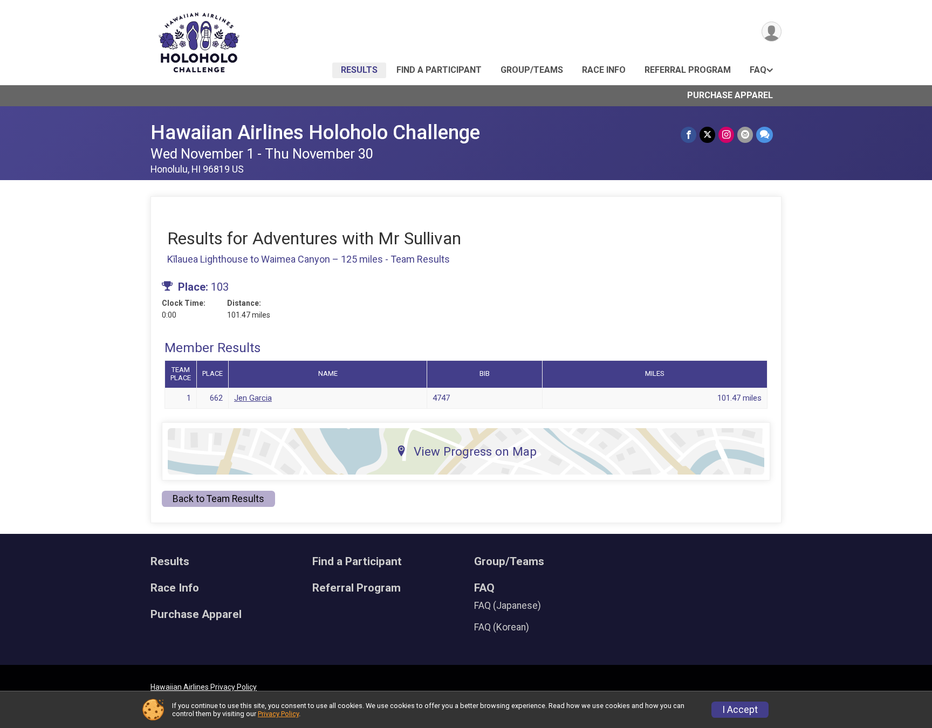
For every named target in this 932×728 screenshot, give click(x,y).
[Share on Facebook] (688, 134)
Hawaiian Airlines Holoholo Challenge (315, 132)
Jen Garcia (253, 398)
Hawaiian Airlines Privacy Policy (203, 687)
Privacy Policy (278, 714)
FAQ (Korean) (501, 627)
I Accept (740, 709)
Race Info (604, 70)
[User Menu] (772, 32)
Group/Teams (532, 70)
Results (359, 70)
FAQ (758, 70)
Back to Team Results (218, 498)
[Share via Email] (745, 134)
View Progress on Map (475, 451)
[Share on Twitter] (707, 134)
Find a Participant (439, 70)
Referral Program (688, 70)
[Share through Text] (764, 134)
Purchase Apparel (730, 95)
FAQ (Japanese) (507, 605)
